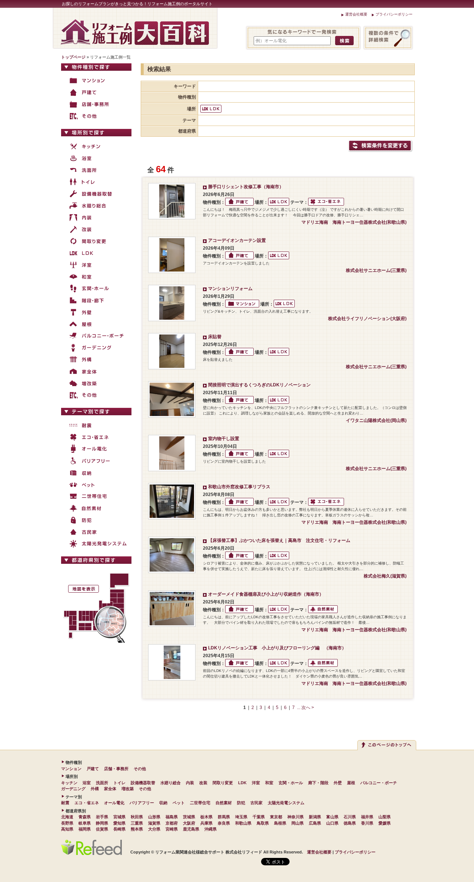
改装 (203, 783)
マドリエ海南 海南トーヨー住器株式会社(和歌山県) (354, 222)
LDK (242, 783)
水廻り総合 (170, 783)
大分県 (154, 829)
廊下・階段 (318, 783)
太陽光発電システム (286, 803)
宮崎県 (172, 829)
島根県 (280, 823)
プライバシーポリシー (394, 14)
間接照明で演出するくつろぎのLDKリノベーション (259, 384)
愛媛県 (384, 823)
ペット (179, 803)
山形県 (154, 817)
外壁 (338, 783)
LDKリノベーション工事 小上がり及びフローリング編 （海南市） (279, 647)
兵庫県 (206, 823)
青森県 (85, 817)
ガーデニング (73, 788)
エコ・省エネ (86, 803)
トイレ (119, 783)
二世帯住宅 (200, 803)
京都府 (172, 823)
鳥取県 (263, 823)
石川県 (350, 817)
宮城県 (119, 817)
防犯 (241, 803)
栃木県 (206, 817)
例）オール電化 (271, 40)
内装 (190, 783)
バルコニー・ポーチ (378, 783)
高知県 (67, 829)
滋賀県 (154, 823)
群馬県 (224, 817)
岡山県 (297, 823)
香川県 (367, 823)
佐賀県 (102, 829)
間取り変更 (223, 783)
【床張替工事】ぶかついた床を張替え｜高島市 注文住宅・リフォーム (279, 540)
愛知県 (119, 823)
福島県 (172, 817)
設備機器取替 (143, 783)
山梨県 (384, 817)
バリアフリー (142, 803)
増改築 (127, 788)
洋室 (256, 783)
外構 (95, 788)
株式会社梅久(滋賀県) (385, 576)
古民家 (256, 803)
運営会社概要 (356, 14)
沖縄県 (210, 829)
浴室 (87, 783)
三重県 (137, 823)
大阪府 (189, 823)
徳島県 (350, 823)
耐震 (65, 803)
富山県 (332, 817)
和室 (269, 783)
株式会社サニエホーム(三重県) (376, 270)
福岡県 (85, 829)
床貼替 (214, 336)
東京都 (276, 817)
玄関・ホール (290, 783)
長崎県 (119, 829)
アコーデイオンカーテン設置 (237, 240)
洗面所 (102, 783)
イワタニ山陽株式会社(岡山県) (376, 420)
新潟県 (315, 817)
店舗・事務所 (116, 768)
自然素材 (224, 803)
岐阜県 (85, 823)
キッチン (69, 783)
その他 (140, 768)
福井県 (367, 817)
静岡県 (102, 823)
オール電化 (114, 803)
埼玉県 (241, 817)
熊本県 (137, 829)
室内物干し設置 (223, 438)
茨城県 (189, 817)
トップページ (73, 57)
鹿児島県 (191, 829)
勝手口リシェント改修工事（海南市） (246, 186)
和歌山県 (243, 823)
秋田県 (137, 817)
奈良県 (224, 823)
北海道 (67, 817)
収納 (163, 803)
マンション (71, 768)
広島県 (315, 823)
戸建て (93, 768)
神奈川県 (295, 817)
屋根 (351, 783)
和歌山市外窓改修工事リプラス (239, 486)
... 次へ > (305, 707)
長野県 (67, 823)
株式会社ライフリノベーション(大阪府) (367, 318)
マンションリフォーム (230, 288)
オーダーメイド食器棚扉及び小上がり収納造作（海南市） (266, 594)
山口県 (332, 823)
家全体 (110, 788)
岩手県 (102, 817)
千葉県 (259, 817)
